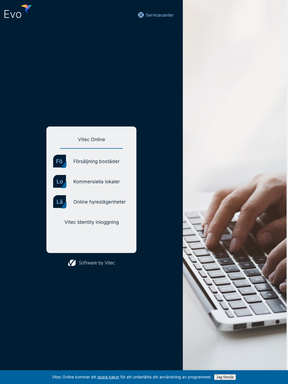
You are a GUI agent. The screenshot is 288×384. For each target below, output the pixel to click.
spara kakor (108, 376)
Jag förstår (225, 377)
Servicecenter (160, 15)
